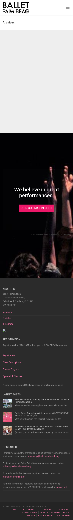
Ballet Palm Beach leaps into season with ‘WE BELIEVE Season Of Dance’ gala (42, 414)
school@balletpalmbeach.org (17, 466)
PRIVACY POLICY (46, 515)
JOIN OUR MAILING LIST (36, 208)
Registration (9, 355)
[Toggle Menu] (67, 8)
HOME (15, 509)
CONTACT (30, 515)
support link (61, 487)
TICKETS (44, 512)
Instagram (8, 324)
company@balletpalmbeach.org (43, 456)
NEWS (66, 512)
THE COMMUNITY (45, 509)
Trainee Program (11, 369)
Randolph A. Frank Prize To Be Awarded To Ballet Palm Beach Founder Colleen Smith (41, 427)
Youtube (7, 318)
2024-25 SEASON (29, 512)
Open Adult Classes (12, 376)
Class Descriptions (12, 362)
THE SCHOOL (63, 509)
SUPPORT (55, 512)
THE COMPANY (27, 509)
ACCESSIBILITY (63, 515)
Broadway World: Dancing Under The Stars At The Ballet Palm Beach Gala (42, 400)
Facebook (7, 312)
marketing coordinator (13, 477)
